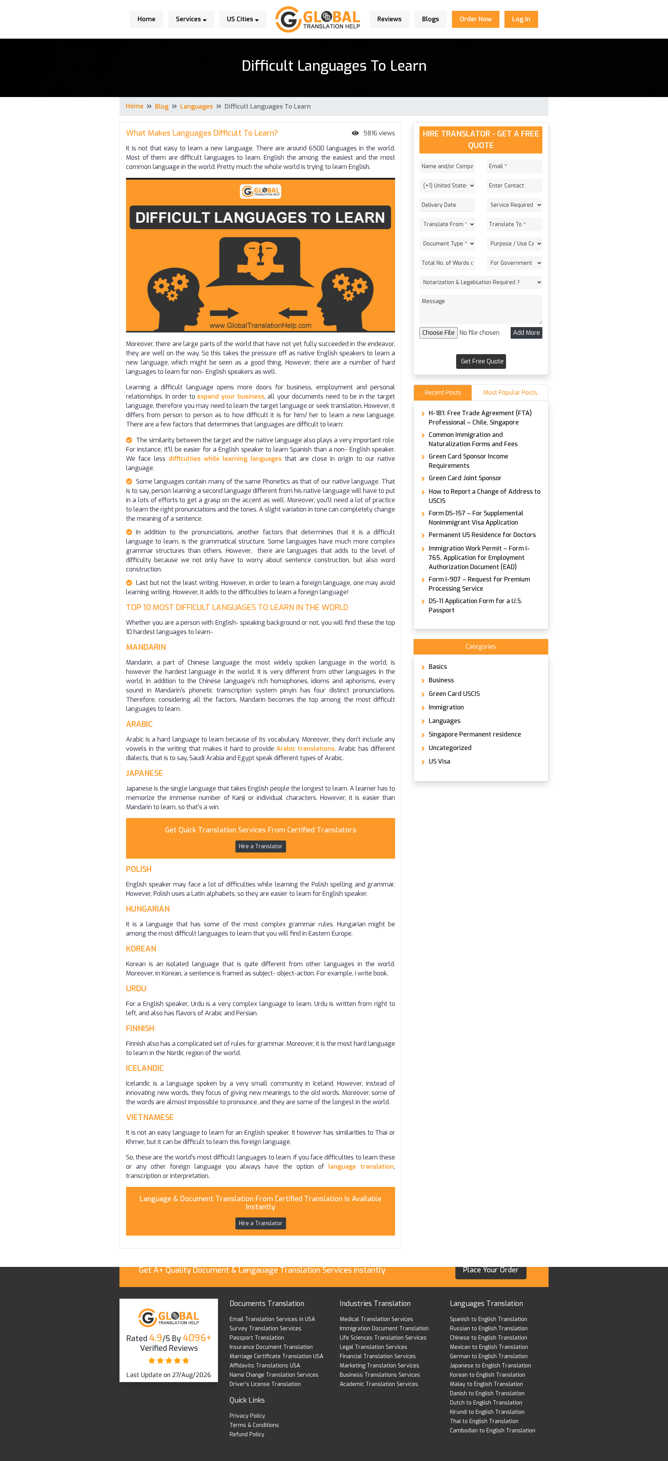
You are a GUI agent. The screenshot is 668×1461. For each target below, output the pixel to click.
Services (189, 19)
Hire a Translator (261, 846)
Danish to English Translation (487, 1393)
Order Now (476, 19)
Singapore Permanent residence (475, 734)
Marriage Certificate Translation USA (276, 1356)
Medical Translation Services (376, 1319)
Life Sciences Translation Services (383, 1338)
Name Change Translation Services (274, 1375)
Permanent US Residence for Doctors (482, 535)
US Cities (241, 19)
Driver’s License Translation (265, 1384)
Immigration (446, 707)
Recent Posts (443, 393)
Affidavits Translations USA (265, 1365)
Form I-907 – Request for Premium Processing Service (479, 584)
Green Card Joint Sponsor (465, 478)
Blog (162, 106)
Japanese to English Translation (490, 1365)
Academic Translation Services (379, 1384)
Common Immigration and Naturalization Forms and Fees (473, 439)
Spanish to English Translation (488, 1319)
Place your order (491, 1270)
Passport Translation (257, 1338)
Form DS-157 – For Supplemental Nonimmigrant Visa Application (476, 518)
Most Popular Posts (510, 393)
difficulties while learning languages (223, 459)
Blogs (430, 19)
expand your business (230, 396)
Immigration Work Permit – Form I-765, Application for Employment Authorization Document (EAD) (479, 557)
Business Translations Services (380, 1375)
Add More (526, 333)
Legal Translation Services (373, 1347)
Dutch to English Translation (486, 1402)
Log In (521, 19)
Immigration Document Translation (384, 1328)
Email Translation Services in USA (272, 1319)
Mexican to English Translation (489, 1347)
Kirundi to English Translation (487, 1412)
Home (146, 19)
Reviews (389, 19)
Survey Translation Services (266, 1328)
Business (441, 680)
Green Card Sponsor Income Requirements (468, 461)
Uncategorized (450, 748)
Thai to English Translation (484, 1421)
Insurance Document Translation (271, 1347)
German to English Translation (489, 1356)
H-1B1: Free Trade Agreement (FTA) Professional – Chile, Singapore (480, 417)
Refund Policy (247, 1434)
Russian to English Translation (489, 1328)
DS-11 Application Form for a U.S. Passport (475, 605)
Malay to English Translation (486, 1384)
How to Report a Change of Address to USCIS (484, 496)
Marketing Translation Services (379, 1365)
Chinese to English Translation (488, 1338)
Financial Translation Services (378, 1356)
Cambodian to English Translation (492, 1430)
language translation (359, 1167)
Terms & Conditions (254, 1425)
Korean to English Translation (487, 1375)
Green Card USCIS (454, 694)
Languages (196, 106)
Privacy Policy (247, 1416)
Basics (438, 667)
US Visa (439, 761)
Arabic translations (305, 749)
